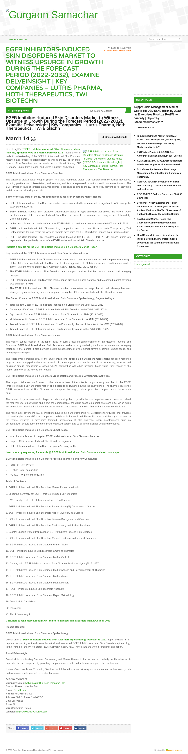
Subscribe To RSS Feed (119, 51)
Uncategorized (142, 264)
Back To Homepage (121, 48)
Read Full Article (146, 127)
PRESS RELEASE (18, 39)
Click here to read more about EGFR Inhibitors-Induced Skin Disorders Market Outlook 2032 (58, 620)
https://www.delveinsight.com (31, 711)
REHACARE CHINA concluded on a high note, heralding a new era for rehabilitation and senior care (159, 185)
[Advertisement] (102, 26)
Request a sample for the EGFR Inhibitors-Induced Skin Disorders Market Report (51, 247)
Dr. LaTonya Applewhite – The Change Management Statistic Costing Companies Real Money (159, 173)
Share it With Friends (116, 137)
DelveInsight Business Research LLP (45, 683)
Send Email (20, 690)
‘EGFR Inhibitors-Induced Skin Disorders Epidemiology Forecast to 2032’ (64, 639)
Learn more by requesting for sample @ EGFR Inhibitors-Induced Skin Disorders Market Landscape (63, 452)
